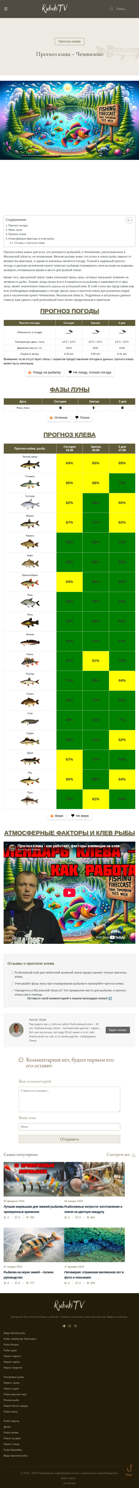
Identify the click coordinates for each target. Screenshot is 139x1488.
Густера (30, 496)
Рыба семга (11, 1411)
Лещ (30, 594)
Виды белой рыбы (14, 1333)
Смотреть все (118, 1154)
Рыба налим (11, 1432)
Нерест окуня (12, 1382)
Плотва (30, 673)
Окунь (29, 654)
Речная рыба (11, 1400)
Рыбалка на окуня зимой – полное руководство (28, 1274)
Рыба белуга (11, 1344)
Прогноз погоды (18, 225)
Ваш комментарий (35, 1081)
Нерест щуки (11, 1388)
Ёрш (30, 792)
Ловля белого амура (16, 1405)
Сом (30, 713)
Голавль (30, 476)
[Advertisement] (69, 192)
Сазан (30, 693)
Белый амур (30, 456)
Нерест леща (11, 1444)
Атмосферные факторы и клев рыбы (31, 238)
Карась (30, 535)
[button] (127, 220)
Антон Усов (37, 1020)
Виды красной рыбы (16, 1455)
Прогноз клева (69, 41)
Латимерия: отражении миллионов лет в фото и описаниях (94, 1274)
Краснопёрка (30, 575)
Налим (30, 634)
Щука (30, 752)
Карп (30, 555)
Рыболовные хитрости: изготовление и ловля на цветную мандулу (93, 1209)
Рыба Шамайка (13, 1449)
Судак (29, 733)
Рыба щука (10, 1350)
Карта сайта (68, 1478)
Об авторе (69, 1483)
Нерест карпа (12, 1361)
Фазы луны (15, 229)
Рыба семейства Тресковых (20, 1338)
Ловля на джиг (12, 1438)
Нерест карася (12, 1356)
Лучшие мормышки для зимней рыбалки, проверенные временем (34, 1209)
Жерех (30, 515)
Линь (30, 614)
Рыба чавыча (11, 1421)
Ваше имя (27, 1117)
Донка (7, 1426)
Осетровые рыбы (14, 1377)
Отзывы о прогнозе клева (30, 242)
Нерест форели (13, 1367)
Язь (30, 772)
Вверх (129, 1474)
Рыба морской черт (15, 1394)
